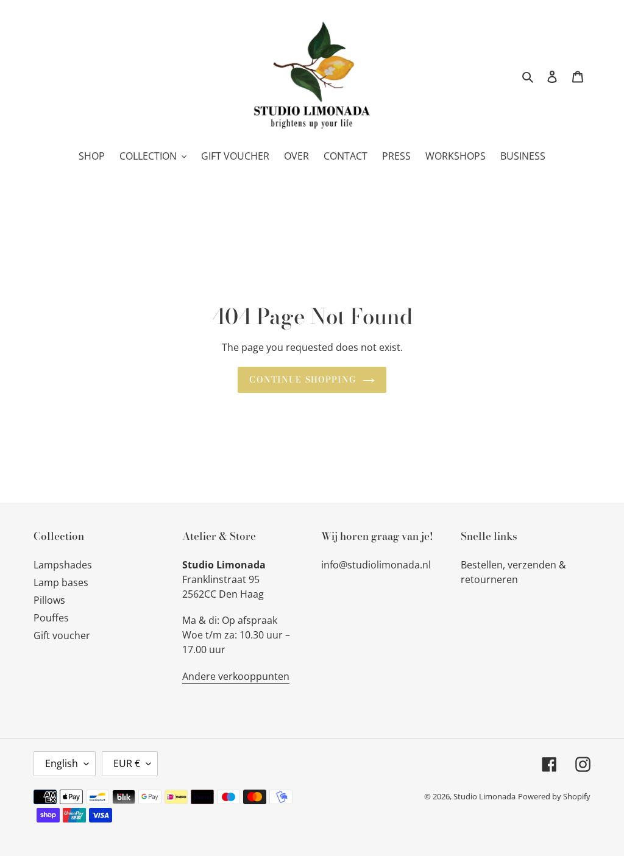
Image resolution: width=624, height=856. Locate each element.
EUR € (126, 763)
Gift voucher (62, 635)
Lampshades (63, 564)
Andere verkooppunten (235, 676)
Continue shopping (302, 379)
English (61, 763)
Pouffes (51, 617)
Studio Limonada (484, 796)
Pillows (49, 600)
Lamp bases (61, 582)
